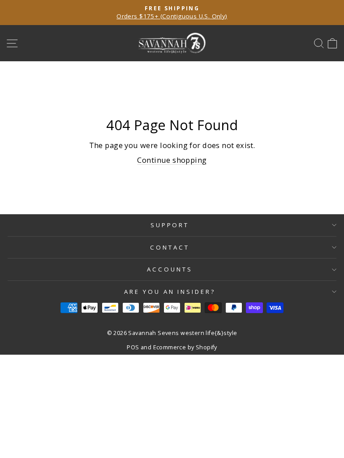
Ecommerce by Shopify (185, 347)
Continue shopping (171, 160)
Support (169, 225)
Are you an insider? (170, 292)
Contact (169, 247)
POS (133, 347)
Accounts (170, 269)
